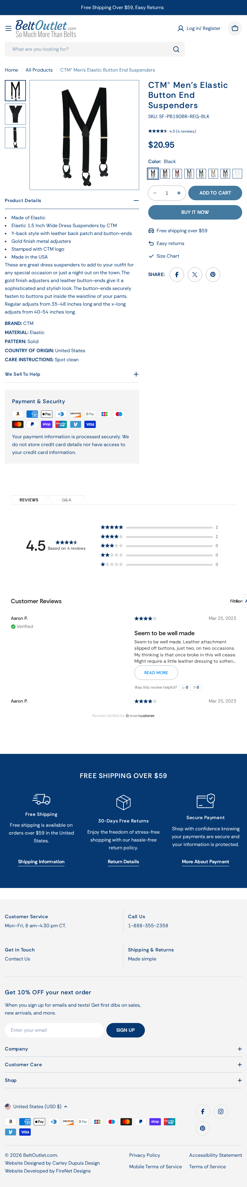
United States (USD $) (37, 1106)
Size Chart (168, 256)
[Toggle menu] (8, 28)
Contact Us (17, 959)
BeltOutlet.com (40, 1155)
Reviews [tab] (29, 500)
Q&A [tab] (66, 500)
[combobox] (95, 49)
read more (156, 672)
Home (11, 70)
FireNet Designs (73, 1171)
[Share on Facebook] (177, 274)
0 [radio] (187, 687)
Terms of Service (207, 1166)
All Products (39, 70)
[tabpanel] (123, 608)
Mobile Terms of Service (155, 1166)
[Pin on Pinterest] (213, 274)
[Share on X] (195, 274)
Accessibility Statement (215, 1155)
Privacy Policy (144, 1155)
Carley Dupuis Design (76, 1163)
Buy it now (195, 212)
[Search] (176, 49)
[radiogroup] (191, 687)
